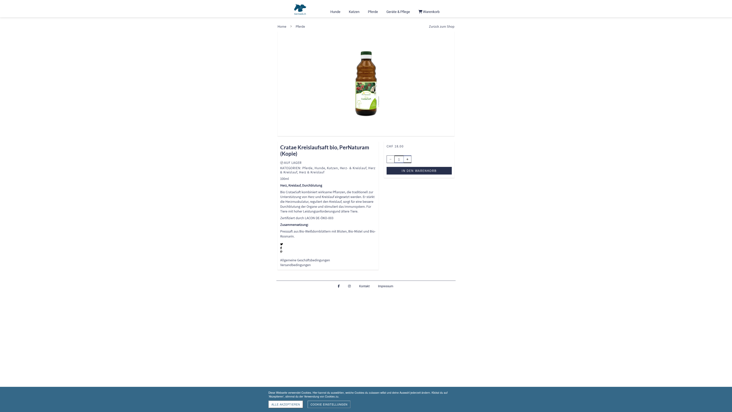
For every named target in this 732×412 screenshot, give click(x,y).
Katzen (332, 168)
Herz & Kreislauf (311, 172)
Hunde (320, 168)
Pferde (307, 168)
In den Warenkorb (419, 170)
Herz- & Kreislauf (353, 168)
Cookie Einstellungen (329, 404)
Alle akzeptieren (285, 404)
